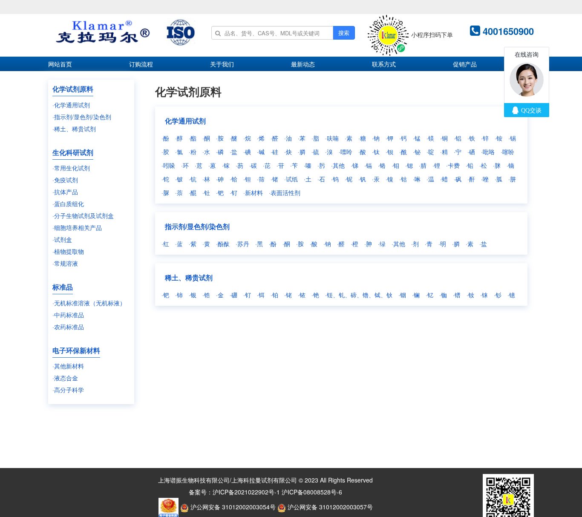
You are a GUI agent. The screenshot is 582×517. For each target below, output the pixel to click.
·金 (220, 294)
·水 (206, 151)
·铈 (179, 294)
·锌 (485, 138)
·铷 (443, 294)
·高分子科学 (68, 389)
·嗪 (307, 165)
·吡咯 (488, 151)
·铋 (417, 151)
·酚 (165, 138)
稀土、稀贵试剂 (189, 277)
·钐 (497, 294)
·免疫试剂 (65, 179)
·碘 (247, 151)
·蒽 (212, 165)
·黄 (206, 243)
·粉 (192, 151)
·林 (206, 179)
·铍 (179, 179)
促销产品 (465, 64)
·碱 (261, 151)
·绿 (382, 243)
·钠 (376, 138)
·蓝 (179, 243)
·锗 (274, 179)
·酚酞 (223, 243)
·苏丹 (242, 243)
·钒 (362, 179)
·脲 (165, 192)
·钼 (395, 165)
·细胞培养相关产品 (77, 227)
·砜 (457, 179)
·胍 (498, 179)
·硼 (233, 294)
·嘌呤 (345, 151)
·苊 (198, 165)
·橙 (354, 243)
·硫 (315, 151)
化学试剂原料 (72, 89)
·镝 (510, 165)
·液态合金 (65, 377)
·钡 (389, 151)
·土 (307, 179)
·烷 (247, 138)
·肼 (512, 179)
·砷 (220, 179)
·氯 (179, 151)
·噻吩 (507, 151)
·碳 (253, 165)
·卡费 (453, 165)
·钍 (206, 192)
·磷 (220, 151)
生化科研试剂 (72, 152)
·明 (442, 243)
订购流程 (141, 64)
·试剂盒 (62, 239)
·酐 (471, 179)
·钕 (470, 294)
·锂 (436, 165)
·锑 (354, 165)
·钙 (403, 138)
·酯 (192, 138)
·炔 (288, 151)
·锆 (206, 294)
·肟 (321, 165)
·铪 (233, 179)
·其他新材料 (68, 366)
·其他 (338, 165)
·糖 (362, 138)
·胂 (368, 243)
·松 (483, 165)
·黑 (259, 243)
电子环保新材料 (76, 350)
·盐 (233, 151)
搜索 (343, 33)
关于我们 (222, 64)
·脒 (497, 165)
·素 (348, 138)
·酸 (362, 151)
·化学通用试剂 (71, 105)
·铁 (471, 138)
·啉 (417, 179)
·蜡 (444, 179)
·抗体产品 (65, 191)
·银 (192, 294)
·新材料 (253, 192)
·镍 (389, 179)
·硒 (471, 151)
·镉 (368, 165)
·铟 (402, 294)
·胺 (220, 138)
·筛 (261, 179)
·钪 (192, 179)
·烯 (261, 138)
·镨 (457, 294)
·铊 (165, 179)
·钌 (233, 192)
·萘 (179, 192)
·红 (165, 243)
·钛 (376, 151)
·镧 (416, 294)
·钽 (247, 179)
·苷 (280, 165)
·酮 (206, 138)
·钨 (335, 179)
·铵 (498, 138)
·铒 (261, 294)
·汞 (376, 179)
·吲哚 (168, 165)
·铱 (301, 294)
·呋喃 (332, 138)
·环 (185, 165)
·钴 (403, 179)
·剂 (415, 243)
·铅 (469, 165)
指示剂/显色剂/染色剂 (197, 226)
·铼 (484, 294)
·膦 (301, 151)
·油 (288, 138)
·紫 (192, 243)
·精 (444, 151)
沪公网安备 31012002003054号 (232, 507)
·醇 (179, 138)
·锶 (409, 165)
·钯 (220, 192)
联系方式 (384, 64)
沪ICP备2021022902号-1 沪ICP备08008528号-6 (277, 492)
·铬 (382, 165)
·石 (321, 179)
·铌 (348, 179)
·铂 (274, 294)
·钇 (429, 294)
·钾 (389, 138)
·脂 (315, 138)
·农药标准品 (68, 326)
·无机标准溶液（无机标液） (89, 303)
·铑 (288, 294)
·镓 (226, 165)
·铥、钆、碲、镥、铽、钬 (358, 294)
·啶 (430, 151)
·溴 (329, 151)
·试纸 (291, 179)
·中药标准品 (68, 314)
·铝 (457, 138)
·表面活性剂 (284, 192)
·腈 (422, 165)
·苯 (301, 138)
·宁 (457, 151)
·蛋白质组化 (68, 203)
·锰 (417, 138)
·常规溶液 (65, 263)
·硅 (274, 151)
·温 (430, 179)
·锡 (512, 138)
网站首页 (60, 64)
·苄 (294, 165)
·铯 (315, 294)
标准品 (62, 287)
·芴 (239, 165)
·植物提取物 (68, 251)
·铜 (444, 138)
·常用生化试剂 (71, 168)
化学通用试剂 (185, 121)
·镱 (511, 294)
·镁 (430, 138)
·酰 (403, 151)
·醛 (274, 138)
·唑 (485, 179)
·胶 (165, 151)
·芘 (267, 165)
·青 (428, 243)
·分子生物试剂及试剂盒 (83, 215)
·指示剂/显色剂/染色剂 (81, 116)
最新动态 (303, 64)
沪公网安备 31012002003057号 (329, 507)
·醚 (233, 138)
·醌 (192, 192)
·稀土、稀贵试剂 (74, 128)
